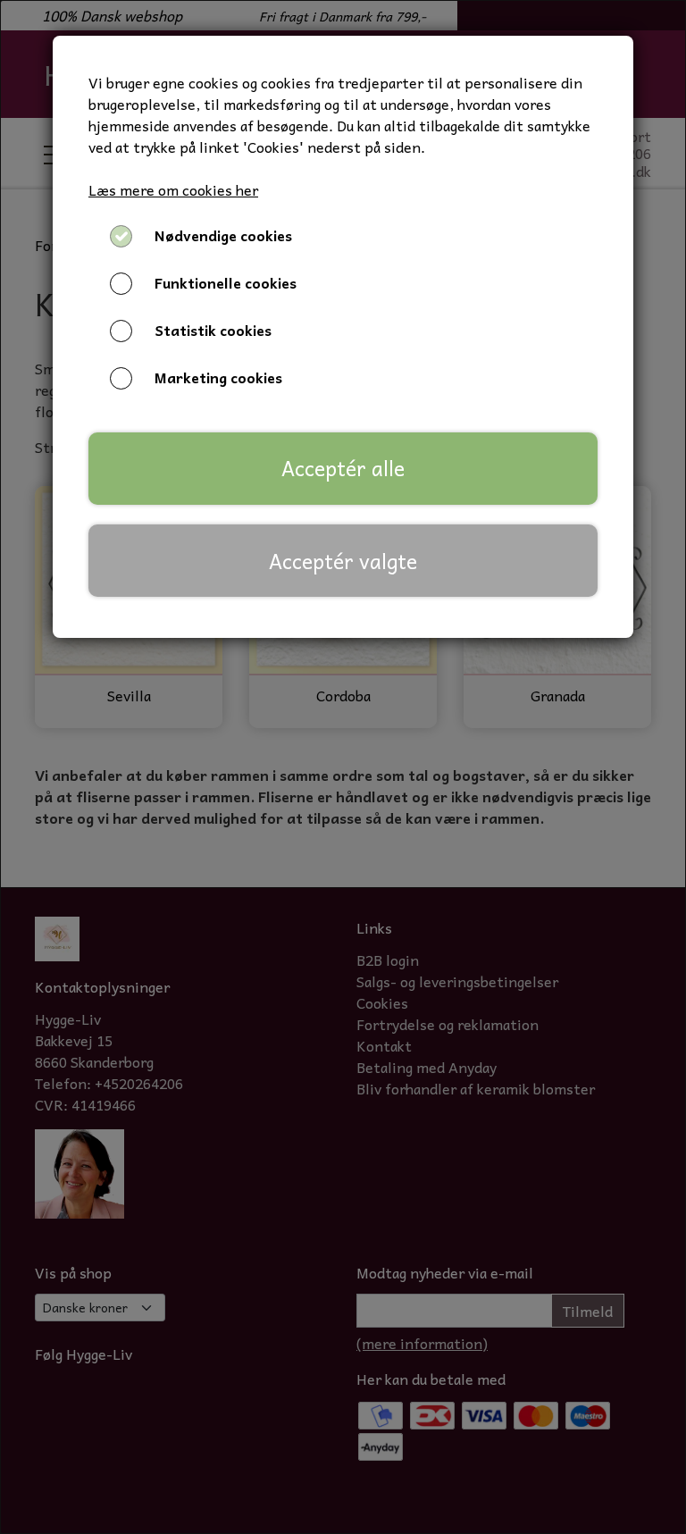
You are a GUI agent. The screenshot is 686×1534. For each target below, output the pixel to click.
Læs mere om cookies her (173, 189)
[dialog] (343, 767)
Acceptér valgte (343, 561)
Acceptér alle (343, 468)
